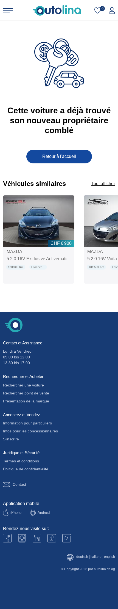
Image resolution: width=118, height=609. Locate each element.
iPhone (15, 513)
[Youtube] (22, 538)
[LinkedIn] (37, 538)
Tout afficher (103, 183)
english (109, 557)
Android (44, 513)
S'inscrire (11, 439)
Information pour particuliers (27, 423)
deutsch (82, 557)
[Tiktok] (51, 538)
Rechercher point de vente (26, 393)
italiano (96, 557)
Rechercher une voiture (23, 385)
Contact (19, 484)
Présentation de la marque (26, 401)
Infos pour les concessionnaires (30, 431)
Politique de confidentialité (25, 469)
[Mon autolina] (112, 10)
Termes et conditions (21, 461)
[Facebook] (7, 538)
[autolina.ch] (57, 10)
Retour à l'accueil (59, 156)
